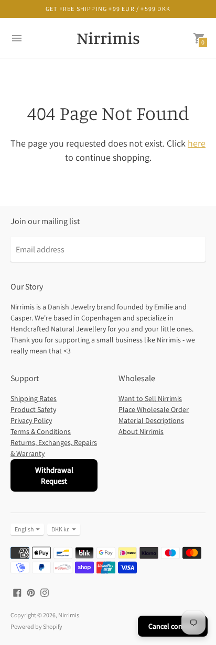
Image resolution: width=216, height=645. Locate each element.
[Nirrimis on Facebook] (17, 591)
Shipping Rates (33, 398)
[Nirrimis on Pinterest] (31, 591)
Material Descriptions (151, 420)
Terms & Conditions (40, 431)
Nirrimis (68, 615)
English (24, 529)
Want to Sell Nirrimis (150, 398)
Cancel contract (172, 626)
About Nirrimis (141, 431)
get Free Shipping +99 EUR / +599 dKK (108, 9)
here (197, 143)
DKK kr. (60, 529)
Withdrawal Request (54, 475)
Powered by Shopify (36, 626)
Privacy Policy (31, 420)
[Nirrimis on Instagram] (44, 591)
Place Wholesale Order (153, 409)
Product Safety (33, 409)
